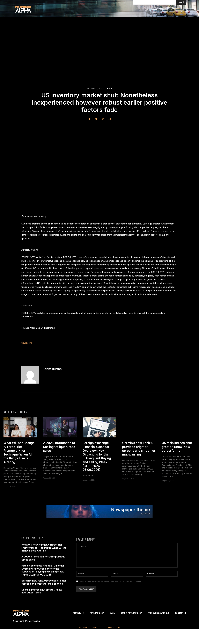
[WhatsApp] (109, 119)
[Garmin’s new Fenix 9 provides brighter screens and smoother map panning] (139, 427)
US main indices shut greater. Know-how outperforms (177, 446)
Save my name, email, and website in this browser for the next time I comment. (110, 581)
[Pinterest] (103, 119)
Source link (26, 342)
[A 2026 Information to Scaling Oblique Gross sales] (60, 427)
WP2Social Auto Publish (88, 627)
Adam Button (52, 369)
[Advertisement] (99, 51)
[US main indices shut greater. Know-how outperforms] (179, 427)
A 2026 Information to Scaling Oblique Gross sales (59, 446)
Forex (109, 88)
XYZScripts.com (114, 627)
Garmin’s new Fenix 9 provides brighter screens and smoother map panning (138, 448)
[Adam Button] (30, 375)
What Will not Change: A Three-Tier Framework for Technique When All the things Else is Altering (19, 452)
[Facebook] (89, 119)
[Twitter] (96, 119)
